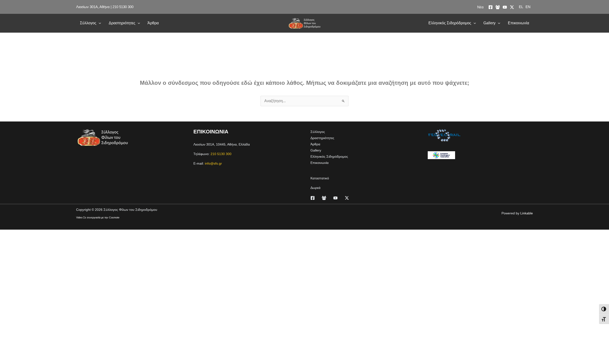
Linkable (526, 213)
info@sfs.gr (213, 163)
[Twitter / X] (512, 7)
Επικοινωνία (518, 23)
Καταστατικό (319, 178)
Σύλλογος (88, 23)
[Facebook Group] (498, 7)
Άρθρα (153, 23)
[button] (98, 23)
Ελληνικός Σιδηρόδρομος (449, 23)
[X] (347, 198)
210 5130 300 (123, 7)
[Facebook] (490, 7)
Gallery (489, 23)
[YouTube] (505, 7)
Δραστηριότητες (122, 23)
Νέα (480, 7)
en (528, 7)
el (521, 7)
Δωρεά (315, 188)
